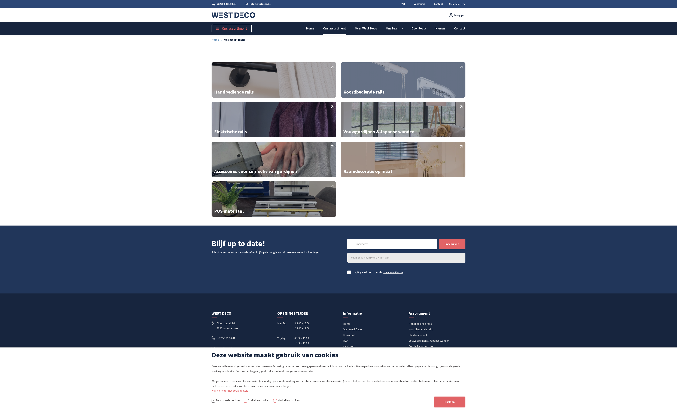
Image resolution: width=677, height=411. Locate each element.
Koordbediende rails (421, 329)
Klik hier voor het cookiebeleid (230, 391)
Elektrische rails (418, 335)
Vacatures (349, 346)
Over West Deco (352, 329)
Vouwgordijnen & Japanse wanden (429, 341)
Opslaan (449, 402)
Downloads (349, 335)
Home (346, 324)
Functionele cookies (228, 400)
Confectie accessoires (422, 346)
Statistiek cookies (259, 400)
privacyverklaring (393, 272)
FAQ (345, 341)
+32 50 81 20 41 (226, 338)
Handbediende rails (420, 324)
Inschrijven (452, 244)
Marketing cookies (289, 400)
